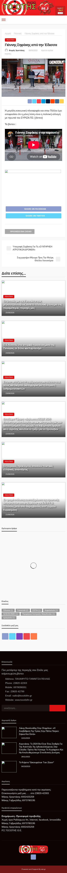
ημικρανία (9, 618)
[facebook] (5, 636)
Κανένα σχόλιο (47, 50)
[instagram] (19, 636)
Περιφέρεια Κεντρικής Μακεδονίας (38, 614)
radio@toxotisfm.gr (22, 695)
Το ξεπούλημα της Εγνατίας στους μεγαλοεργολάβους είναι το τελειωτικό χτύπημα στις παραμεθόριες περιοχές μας (32, 304)
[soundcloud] (33, 636)
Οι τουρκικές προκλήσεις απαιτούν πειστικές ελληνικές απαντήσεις (28, 468)
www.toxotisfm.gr (23, 700)
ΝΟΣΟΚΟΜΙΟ (10, 614)
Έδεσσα (8, 610)
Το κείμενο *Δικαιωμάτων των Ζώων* (36, 762)
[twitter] (12, 636)
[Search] (62, 20)
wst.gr (43, 869)
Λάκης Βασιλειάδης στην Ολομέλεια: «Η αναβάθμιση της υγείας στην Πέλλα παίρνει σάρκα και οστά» (39, 731)
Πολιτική (10, 40)
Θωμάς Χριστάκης (17, 50)
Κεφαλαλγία (51, 610)
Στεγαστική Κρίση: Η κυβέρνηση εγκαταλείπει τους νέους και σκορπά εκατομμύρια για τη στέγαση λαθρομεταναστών (31, 385)
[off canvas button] (4, 20)
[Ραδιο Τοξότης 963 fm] (28, 6)
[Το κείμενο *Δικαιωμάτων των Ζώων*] (9, 766)
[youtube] (26, 636)
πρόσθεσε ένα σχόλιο (21, 231)
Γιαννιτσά (22, 610)
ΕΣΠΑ (36, 610)
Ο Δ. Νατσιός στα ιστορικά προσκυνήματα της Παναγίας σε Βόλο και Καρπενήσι (29, 346)
